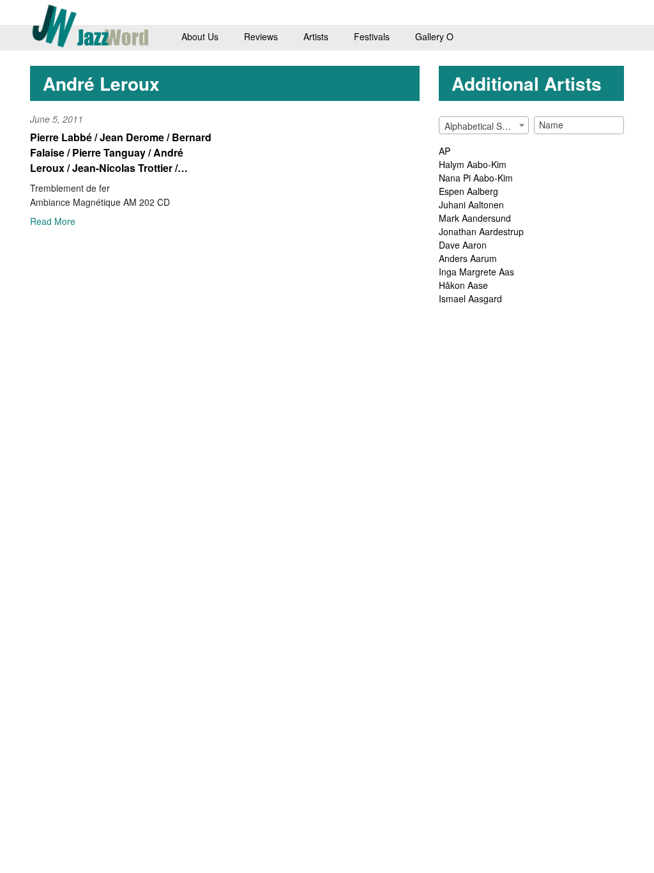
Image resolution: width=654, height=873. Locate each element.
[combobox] (484, 125)
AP (444, 150)
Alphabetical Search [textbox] (485, 126)
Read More (52, 221)
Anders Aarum (468, 258)
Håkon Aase (463, 285)
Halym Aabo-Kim (472, 164)
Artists (315, 36)
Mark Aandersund (475, 218)
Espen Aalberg (468, 191)
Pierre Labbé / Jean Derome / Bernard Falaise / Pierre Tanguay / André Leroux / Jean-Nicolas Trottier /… (120, 152)
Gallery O (434, 36)
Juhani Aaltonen (471, 204)
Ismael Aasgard (470, 298)
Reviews (261, 36)
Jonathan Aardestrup (481, 231)
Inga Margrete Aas (476, 271)
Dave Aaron (463, 244)
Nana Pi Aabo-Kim (476, 177)
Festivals (372, 36)
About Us (199, 36)
